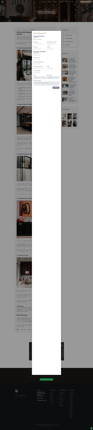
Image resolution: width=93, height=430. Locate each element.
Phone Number (49, 75)
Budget (48, 66)
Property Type (35, 41)
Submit (56, 87)
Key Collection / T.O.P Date (51, 41)
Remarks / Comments (37, 80)
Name (34, 75)
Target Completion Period (37, 66)
